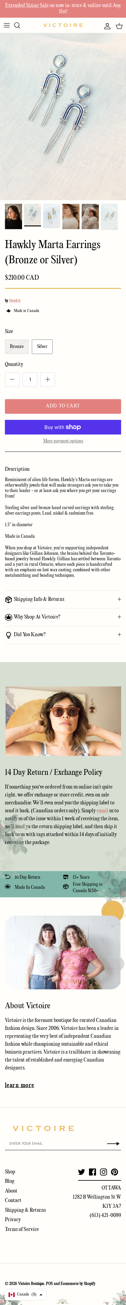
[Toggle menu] (6, 25)
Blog (9, 1181)
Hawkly (15, 301)
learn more (19, 1085)
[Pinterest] (114, 1172)
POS (49, 1284)
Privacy (13, 1220)
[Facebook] (92, 1172)
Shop (10, 1172)
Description (17, 469)
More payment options (63, 441)
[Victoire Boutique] (63, 25)
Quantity (14, 364)
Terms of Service (22, 1229)
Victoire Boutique (31, 1284)
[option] (63, 116)
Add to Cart (63, 406)
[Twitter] (81, 1172)
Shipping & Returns (25, 1210)
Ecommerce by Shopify (78, 1284)
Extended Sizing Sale (27, 6)
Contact (13, 1201)
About (11, 1191)
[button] (25, 1294)
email (103, 811)
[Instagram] (103, 1172)
